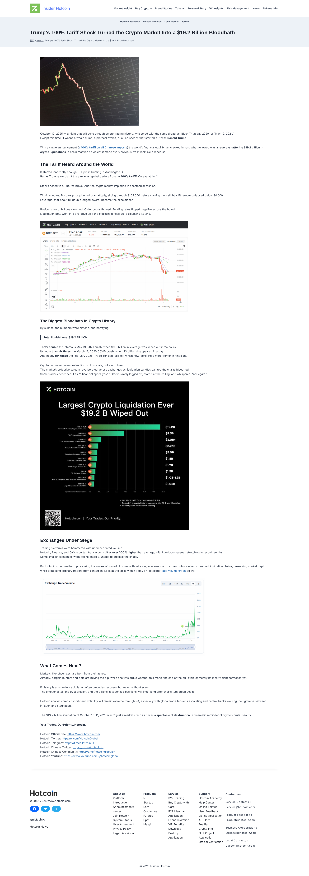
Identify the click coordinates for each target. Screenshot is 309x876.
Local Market (171, 21)
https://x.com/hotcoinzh (88, 747)
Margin (147, 824)
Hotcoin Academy (130, 21)
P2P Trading (176, 798)
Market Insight (123, 8)
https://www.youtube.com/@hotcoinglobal (91, 756)
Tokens (180, 8)
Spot (146, 820)
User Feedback (208, 811)
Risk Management (238, 8)
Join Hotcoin (121, 815)
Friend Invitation (178, 820)
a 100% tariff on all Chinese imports (103, 147)
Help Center (206, 802)
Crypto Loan (151, 811)
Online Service (208, 806)
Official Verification (211, 842)
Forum (185, 21)
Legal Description (124, 833)
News (256, 8)
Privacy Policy (122, 828)
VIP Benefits (176, 824)
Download (174, 828)
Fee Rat (204, 824)
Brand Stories (163, 8)
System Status (122, 820)
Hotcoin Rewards (152, 21)
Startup (148, 802)
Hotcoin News (39, 826)
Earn (146, 806)
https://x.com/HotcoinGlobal (80, 738)
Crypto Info (206, 828)
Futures (148, 815)
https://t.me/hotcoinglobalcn (97, 751)
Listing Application (210, 815)
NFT (146, 798)
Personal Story (197, 8)
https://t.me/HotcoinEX (79, 743)
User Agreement (123, 824)
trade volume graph (173, 570)
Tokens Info (270, 8)
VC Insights (216, 8)
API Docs (204, 820)
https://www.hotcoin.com (83, 734)
